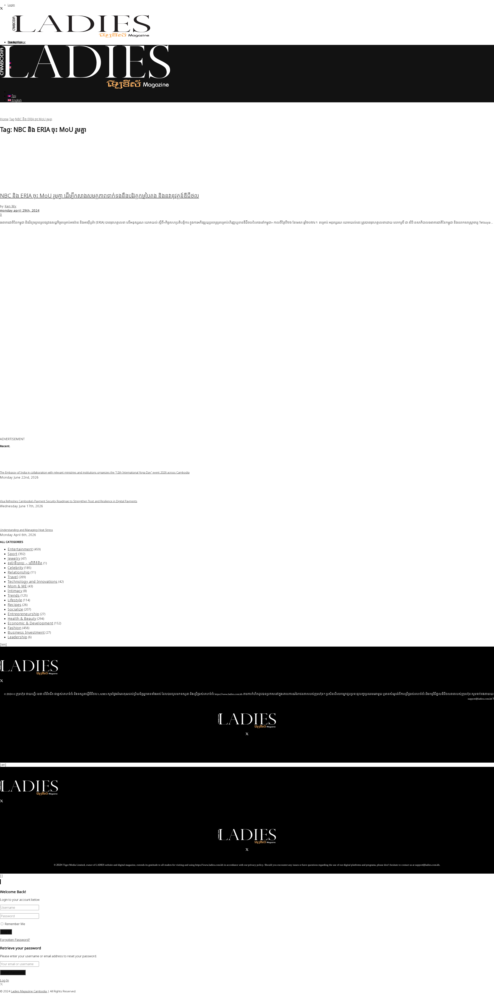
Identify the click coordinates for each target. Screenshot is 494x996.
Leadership (17, 637)
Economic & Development (30, 623)
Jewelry (14, 558)
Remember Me (15, 924)
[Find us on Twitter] (1, 9)
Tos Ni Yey (14, 42)
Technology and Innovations (33, 581)
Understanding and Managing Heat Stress (26, 530)
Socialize (15, 609)
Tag (11, 119)
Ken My (10, 206)
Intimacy (15, 590)
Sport (12, 553)
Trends (14, 595)
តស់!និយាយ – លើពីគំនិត (25, 563)
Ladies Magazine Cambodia (29, 991)
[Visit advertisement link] (104, 435)
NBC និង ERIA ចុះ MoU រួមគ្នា (33, 119)
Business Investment (26, 632)
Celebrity (15, 567)
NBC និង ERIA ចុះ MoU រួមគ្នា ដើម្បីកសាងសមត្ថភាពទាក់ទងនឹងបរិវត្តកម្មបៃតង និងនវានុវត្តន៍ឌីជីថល (99, 195)
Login (11, 5)
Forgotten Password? (15, 940)
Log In (4, 980)
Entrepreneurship (23, 614)
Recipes (14, 604)
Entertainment (20, 549)
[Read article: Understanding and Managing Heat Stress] (247, 517)
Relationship (19, 572)
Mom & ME (17, 586)
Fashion (14, 627)
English (16, 100)
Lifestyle (15, 600)
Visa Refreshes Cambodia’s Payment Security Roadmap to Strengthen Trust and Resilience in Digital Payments (68, 501)
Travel (13, 577)
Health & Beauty (22, 618)
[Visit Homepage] (247, 26)
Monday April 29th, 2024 (19, 210)
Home (4, 119)
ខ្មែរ (13, 96)
